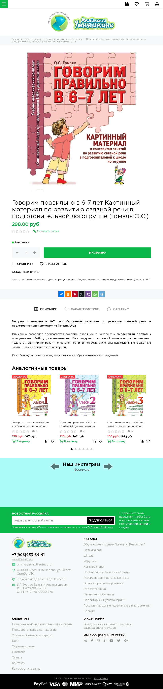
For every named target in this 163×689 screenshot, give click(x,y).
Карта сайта (101, 678)
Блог (15, 641)
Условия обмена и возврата (31, 635)
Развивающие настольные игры (106, 578)
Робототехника (94, 589)
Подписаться (100, 520)
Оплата (17, 657)
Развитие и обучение (98, 594)
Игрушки (89, 561)
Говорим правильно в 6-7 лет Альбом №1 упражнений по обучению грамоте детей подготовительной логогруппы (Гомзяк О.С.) (32, 424)
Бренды (89, 611)
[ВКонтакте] (61, 294)
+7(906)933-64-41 (28, 555)
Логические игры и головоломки (106, 572)
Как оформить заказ (26, 668)
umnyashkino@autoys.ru (34, 564)
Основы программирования (103, 583)
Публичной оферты (100, 527)
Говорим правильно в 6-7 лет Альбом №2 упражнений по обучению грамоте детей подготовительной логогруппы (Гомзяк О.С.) (80, 424)
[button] (72, 449)
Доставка (18, 652)
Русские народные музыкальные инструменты (116, 605)
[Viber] (88, 294)
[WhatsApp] (95, 294)
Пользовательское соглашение (34, 630)
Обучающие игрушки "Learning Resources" (114, 544)
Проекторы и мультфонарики (104, 600)
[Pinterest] (75, 294)
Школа (88, 555)
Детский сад (92, 550)
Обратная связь (23, 646)
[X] (81, 294)
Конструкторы (93, 566)
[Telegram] (102, 294)
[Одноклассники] (68, 294)
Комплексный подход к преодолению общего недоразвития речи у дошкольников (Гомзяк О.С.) (88, 279)
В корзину (97, 252)
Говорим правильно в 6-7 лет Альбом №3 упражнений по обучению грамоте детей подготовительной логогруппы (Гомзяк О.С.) (127, 424)
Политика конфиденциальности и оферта (42, 624)
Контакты (18, 663)
